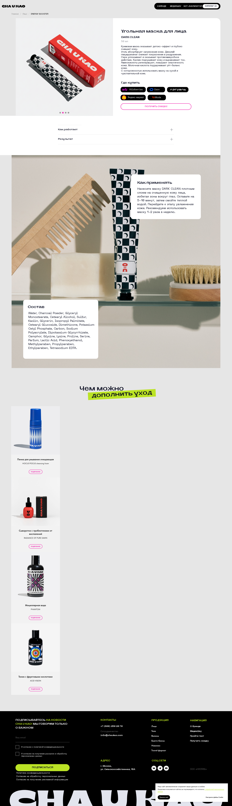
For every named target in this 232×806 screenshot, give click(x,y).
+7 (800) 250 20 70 (112, 726)
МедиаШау (196, 731)
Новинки (155, 745)
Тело (153, 731)
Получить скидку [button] (199, 741)
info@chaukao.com (112, 735)
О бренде (195, 726)
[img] (160, 768)
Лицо (24, 14)
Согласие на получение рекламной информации (42, 780)
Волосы (155, 735)
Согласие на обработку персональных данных (40, 776)
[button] (156, 106)
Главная (15, 14)
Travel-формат (158, 750)
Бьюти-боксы (158, 740)
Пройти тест (197, 736)
